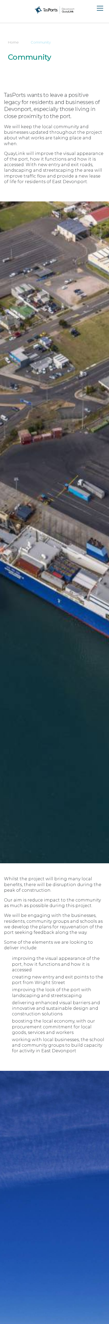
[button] (6, 9)
